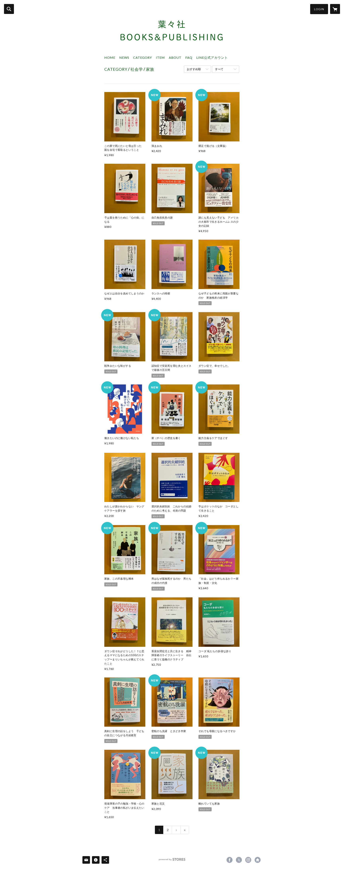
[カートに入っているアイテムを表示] (335, 9)
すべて (219, 69)
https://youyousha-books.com (258, 860)
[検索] (9, 9)
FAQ (188, 57)
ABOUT (175, 57)
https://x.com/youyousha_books (239, 860)
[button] (319, 9)
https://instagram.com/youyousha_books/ (248, 860)
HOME (109, 57)
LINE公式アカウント (212, 57)
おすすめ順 (194, 69)
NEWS (124, 57)
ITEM (160, 57)
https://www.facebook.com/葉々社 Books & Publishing (230, 860)
